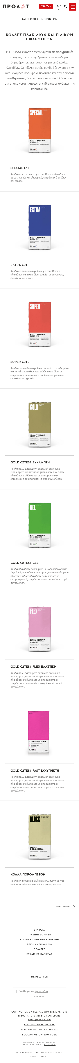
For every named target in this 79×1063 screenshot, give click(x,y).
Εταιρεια (39, 930)
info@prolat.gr (39, 1019)
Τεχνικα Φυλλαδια (39, 944)
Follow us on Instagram (39, 1030)
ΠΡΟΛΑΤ (16, 7)
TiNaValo (46, 6)
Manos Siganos (46, 1042)
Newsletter (39, 977)
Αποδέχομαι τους (33, 991)
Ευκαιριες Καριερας (39, 954)
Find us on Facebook (39, 1025)
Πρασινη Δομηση (40, 935)
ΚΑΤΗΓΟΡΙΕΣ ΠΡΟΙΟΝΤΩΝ (40, 19)
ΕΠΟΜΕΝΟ (64, 906)
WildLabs (50, 1044)
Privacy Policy (39, 1056)
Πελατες (39, 949)
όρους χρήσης (41, 991)
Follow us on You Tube (39, 1035)
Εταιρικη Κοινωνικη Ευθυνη (39, 939)
